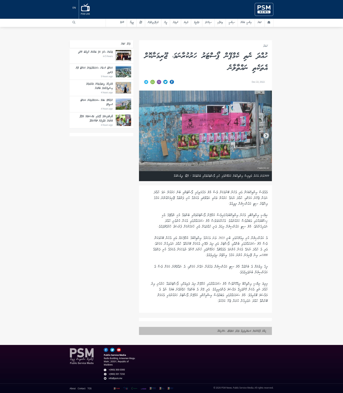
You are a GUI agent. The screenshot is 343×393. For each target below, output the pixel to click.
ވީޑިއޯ (132, 22)
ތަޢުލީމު (196, 22)
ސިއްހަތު (208, 22)
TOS (90, 388)
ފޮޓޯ (141, 22)
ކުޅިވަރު (175, 22)
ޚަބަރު (260, 22)
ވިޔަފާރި (220, 22)
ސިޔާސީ (232, 22)
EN (74, 7)
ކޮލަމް (122, 22)
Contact (81, 388)
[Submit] (74, 22)
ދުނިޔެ (186, 22)
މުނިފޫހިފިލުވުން (153, 22)
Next (266, 136)
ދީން (165, 22)
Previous (145, 136)
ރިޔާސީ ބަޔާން (246, 22)
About (73, 388)
